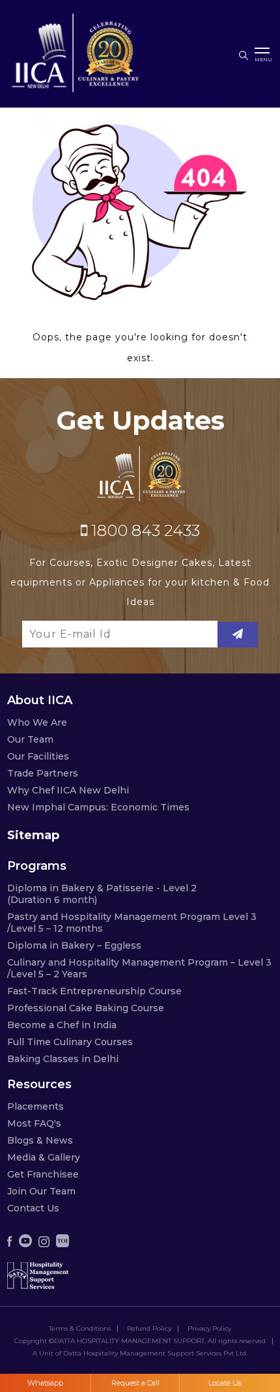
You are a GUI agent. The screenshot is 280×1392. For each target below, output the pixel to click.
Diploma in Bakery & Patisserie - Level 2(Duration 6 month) (102, 894)
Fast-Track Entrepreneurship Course (94, 991)
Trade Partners (42, 773)
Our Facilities (38, 756)
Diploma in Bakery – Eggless (74, 945)
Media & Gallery (43, 1157)
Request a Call (135, 1382)
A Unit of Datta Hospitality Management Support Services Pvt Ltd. (140, 1353)
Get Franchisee (43, 1174)
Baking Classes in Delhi (63, 1059)
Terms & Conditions (80, 1328)
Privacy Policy (209, 1328)
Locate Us (225, 1382)
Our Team (30, 739)
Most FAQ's (34, 1123)
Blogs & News (40, 1140)
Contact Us (33, 1208)
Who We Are (37, 722)
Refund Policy (149, 1328)
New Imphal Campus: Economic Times (98, 807)
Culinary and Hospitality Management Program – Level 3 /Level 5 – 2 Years (139, 968)
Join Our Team (41, 1191)
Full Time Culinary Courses (70, 1042)
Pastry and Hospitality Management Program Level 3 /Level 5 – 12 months (132, 922)
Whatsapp (45, 1382)
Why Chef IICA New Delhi (68, 790)
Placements (35, 1106)
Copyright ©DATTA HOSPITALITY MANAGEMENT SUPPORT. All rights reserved (140, 1341)
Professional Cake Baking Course (85, 1008)
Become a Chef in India (62, 1025)
